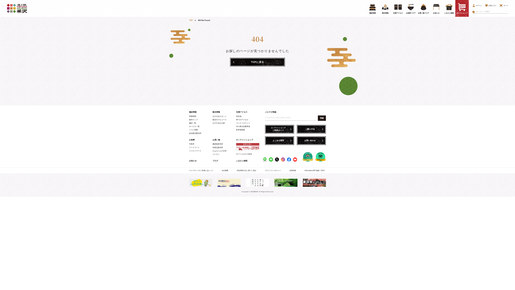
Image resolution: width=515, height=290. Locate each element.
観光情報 (216, 112)
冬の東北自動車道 (243, 126)
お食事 (192, 140)
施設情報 (193, 112)
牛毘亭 (191, 144)
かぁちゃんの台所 (220, 151)
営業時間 (192, 116)
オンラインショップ (244, 140)
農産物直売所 (218, 144)
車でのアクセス (242, 120)
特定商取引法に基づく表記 (246, 170)
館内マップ (193, 120)
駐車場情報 (240, 130)
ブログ (215, 161)
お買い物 (216, 140)
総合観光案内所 (195, 133)
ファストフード (195, 151)
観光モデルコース (220, 120)
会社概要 (225, 170)
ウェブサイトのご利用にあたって (201, 170)
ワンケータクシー (243, 123)
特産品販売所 (218, 147)
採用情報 (293, 170)
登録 (322, 118)
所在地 (238, 116)
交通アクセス (241, 112)
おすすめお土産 (219, 123)
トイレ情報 (193, 130)
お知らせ (193, 161)
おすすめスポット (220, 116)
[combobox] (492, 11)
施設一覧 (192, 123)
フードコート (194, 147)
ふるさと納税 (241, 161)
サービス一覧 (194, 126)
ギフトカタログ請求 (244, 154)
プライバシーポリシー (273, 170)
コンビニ (216, 154)
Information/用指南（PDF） (315, 170)
